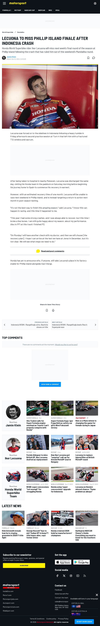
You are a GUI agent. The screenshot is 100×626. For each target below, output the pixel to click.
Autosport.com (8, 603)
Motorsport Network (45, 622)
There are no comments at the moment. (50, 344)
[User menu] (95, 3)
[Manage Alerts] (53, 310)
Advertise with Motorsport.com (66, 594)
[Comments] (94, 57)
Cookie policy (51, 619)
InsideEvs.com (8, 591)
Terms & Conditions (37, 619)
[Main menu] (4, 3)
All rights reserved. (62, 622)
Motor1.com (7, 595)
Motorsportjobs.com (10, 599)
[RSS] (84, 575)
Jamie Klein (11, 57)
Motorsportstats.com (11, 607)
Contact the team (61, 598)
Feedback (58, 590)
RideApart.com (8, 611)
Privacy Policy (63, 619)
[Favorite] (88, 57)
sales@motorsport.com (64, 601)
